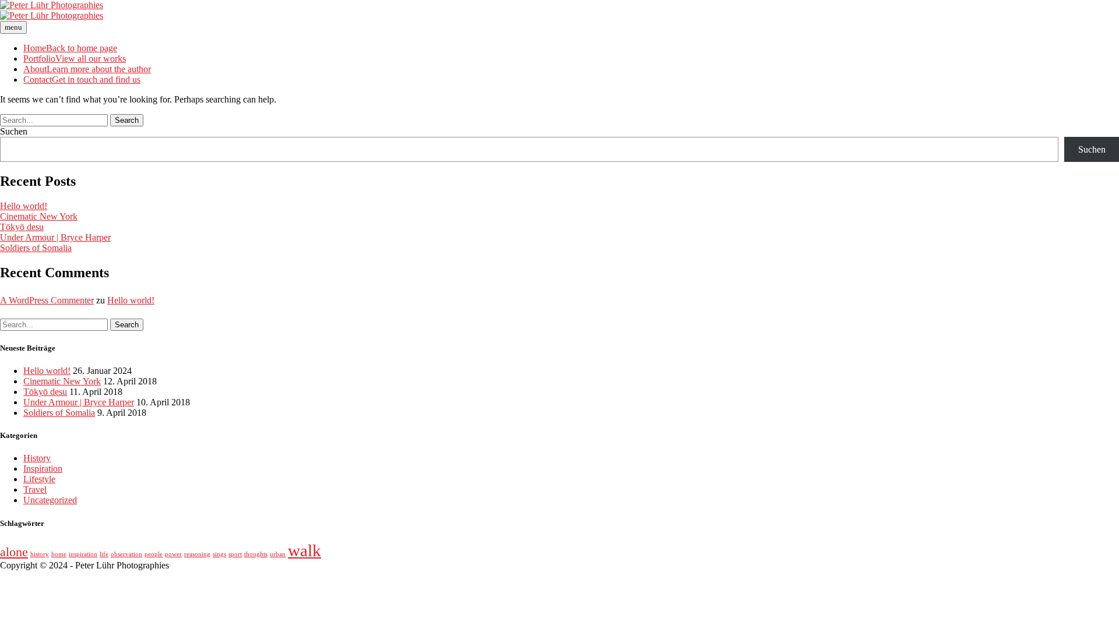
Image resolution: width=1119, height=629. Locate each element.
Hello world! (23, 206)
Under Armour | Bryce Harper (55, 237)
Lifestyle (39, 479)
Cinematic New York (39, 216)
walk (304, 550)
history (39, 554)
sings (219, 554)
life (104, 554)
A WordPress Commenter (47, 300)
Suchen (13, 131)
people (154, 554)
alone (14, 552)
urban (278, 554)
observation (126, 554)
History (37, 458)
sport (235, 554)
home (58, 554)
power (173, 554)
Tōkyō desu (22, 227)
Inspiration (42, 468)
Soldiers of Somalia (36, 248)
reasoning (197, 554)
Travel (35, 489)
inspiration (83, 554)
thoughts (256, 554)
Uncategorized (50, 500)
